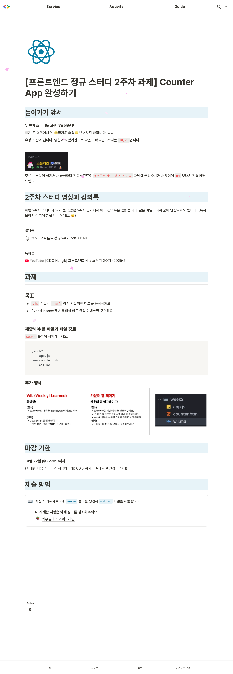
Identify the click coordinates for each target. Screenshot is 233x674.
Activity (116, 7)
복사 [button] (203, 344)
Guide (180, 7)
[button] (219, 7)
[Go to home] (6, 6)
